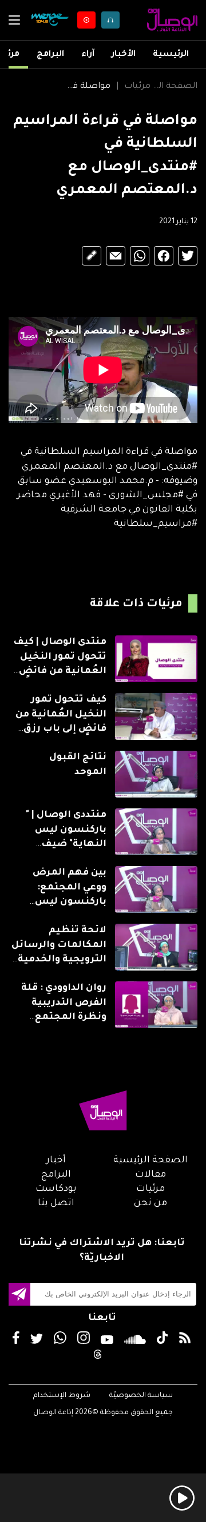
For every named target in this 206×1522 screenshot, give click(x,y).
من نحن (150, 1203)
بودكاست (56, 1189)
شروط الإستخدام (61, 1396)
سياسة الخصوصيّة (141, 1396)
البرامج (50, 54)
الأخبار (124, 54)
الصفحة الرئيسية (174, 86)
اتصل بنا (56, 1203)
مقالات (150, 1175)
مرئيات (137, 86)
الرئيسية (171, 54)
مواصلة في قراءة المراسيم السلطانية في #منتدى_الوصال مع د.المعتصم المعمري (86, 86)
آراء (87, 54)
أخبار (56, 1160)
